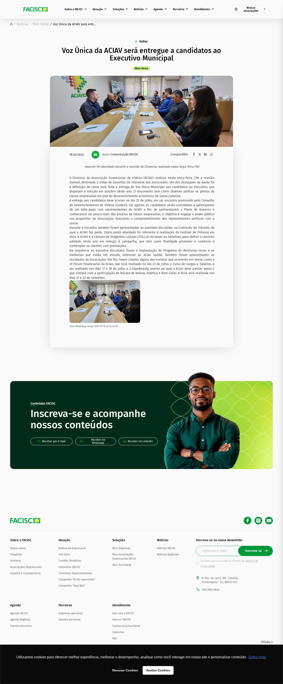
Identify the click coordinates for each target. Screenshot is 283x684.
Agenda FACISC (19, 613)
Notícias (139, 9)
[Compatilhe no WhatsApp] (211, 154)
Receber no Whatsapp (98, 441)
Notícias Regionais (168, 554)
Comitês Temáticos (70, 560)
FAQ (114, 638)
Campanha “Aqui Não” (72, 585)
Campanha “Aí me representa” (77, 579)
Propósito (16, 554)
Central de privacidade (126, 626)
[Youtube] (269, 521)
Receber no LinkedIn (140, 441)
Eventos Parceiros (21, 626)
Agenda (158, 9)
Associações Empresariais (26, 567)
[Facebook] (247, 521)
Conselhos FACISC (69, 567)
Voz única (64, 554)
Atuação (98, 9)
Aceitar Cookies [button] (158, 670)
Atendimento (202, 9)
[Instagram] (258, 521)
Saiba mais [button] (257, 657)
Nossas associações (250, 9)
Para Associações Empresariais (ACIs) (124, 556)
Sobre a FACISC (74, 9)
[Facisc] (35, 9)
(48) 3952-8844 (210, 589)
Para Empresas (121, 548)
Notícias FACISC (166, 548)
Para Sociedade (121, 564)
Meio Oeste (41, 24)
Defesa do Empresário (72, 548)
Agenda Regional (20, 619)
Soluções (118, 9)
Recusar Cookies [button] (125, 670)
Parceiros (178, 9)
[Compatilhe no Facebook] (194, 154)
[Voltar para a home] (11, 24)
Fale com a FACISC (123, 613)
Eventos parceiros (69, 619)
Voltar (143, 41)
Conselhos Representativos (75, 573)
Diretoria (15, 560)
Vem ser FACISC (121, 619)
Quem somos (18, 548)
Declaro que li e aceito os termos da (229, 563)
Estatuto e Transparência (25, 573)
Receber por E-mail (54, 441)
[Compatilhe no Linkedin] (205, 154)
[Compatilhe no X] (199, 154)
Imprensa (118, 632)
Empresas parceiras (71, 613)
